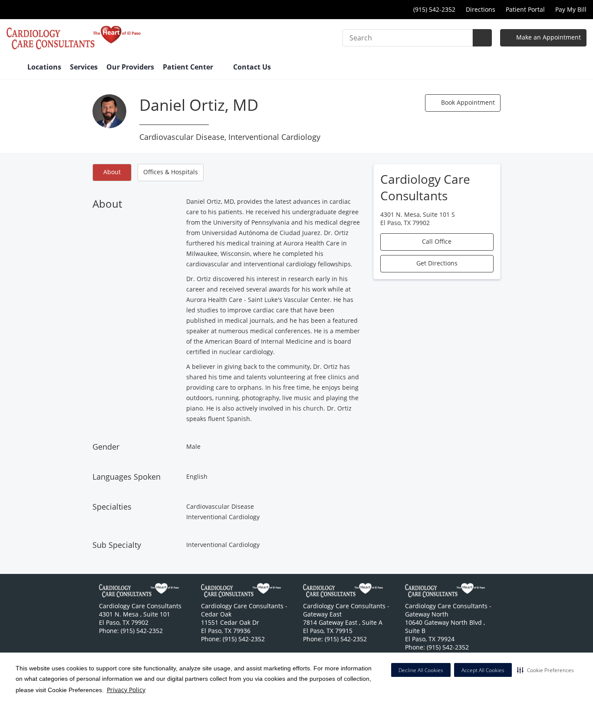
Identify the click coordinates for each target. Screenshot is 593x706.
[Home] (13, 68)
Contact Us (252, 67)
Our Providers (130, 67)
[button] (545, 670)
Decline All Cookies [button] (421, 670)
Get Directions (437, 263)
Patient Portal (525, 9)
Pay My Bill (570, 9)
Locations (44, 67)
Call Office (436, 241)
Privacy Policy (126, 690)
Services (84, 67)
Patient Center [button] (189, 67)
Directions (480, 9)
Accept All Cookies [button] (482, 670)
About (112, 172)
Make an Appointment (547, 37)
